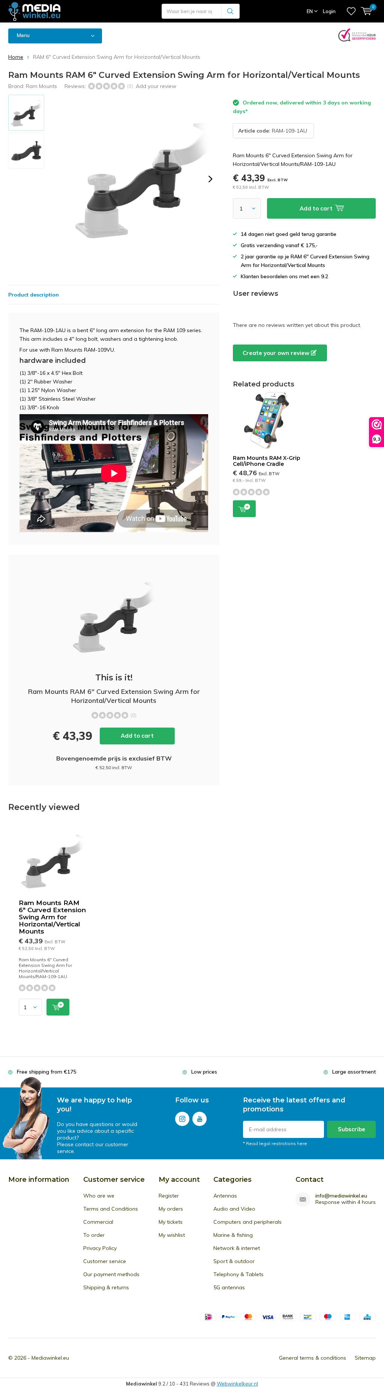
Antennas (225, 1195)
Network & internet (236, 1248)
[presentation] (210, 179)
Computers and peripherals (247, 1221)
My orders (171, 1208)
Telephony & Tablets (238, 1274)
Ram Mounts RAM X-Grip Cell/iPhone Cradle (266, 461)
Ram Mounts (41, 86)
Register (169, 1195)
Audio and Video (234, 1208)
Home (15, 57)
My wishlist (172, 1235)
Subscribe (351, 1129)
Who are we (98, 1195)
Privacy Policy (100, 1248)
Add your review (156, 86)
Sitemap (365, 1357)
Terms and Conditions (110, 1208)
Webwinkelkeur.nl (237, 1384)
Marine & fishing (233, 1235)
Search (231, 11)
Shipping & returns (106, 1287)
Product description (33, 294)
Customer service (104, 1261)
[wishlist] (351, 11)
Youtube (199, 1119)
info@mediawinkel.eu (341, 1196)
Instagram (182, 1119)
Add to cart (137, 735)
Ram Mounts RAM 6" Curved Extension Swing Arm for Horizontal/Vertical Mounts (52, 917)
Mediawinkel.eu (50, 1357)
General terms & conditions (312, 1357)
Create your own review (277, 352)
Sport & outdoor (234, 1261)
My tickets (171, 1221)
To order (94, 1235)
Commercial (98, 1221)
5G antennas (229, 1287)
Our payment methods (111, 1274)
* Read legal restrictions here (275, 1143)
